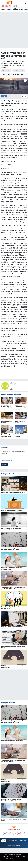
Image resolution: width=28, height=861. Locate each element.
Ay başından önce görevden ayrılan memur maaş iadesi (6, 406)
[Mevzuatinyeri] (9, 3)
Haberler (3, 50)
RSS (4, 840)
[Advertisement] (14, 27)
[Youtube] (18, 833)
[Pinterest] (10, 833)
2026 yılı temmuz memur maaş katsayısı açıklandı (21, 435)
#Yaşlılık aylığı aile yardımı (19, 70)
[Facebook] (4, 833)
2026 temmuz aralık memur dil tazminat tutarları (20, 421)
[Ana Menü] (25, 3)
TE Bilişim (18, 845)
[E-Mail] (11, 388)
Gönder (4, 464)
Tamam (19, 859)
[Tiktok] (21, 833)
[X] (7, 833)
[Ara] (23, 3)
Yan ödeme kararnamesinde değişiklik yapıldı (6, 435)
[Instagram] (12, 833)
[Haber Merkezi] (5, 386)
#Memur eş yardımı (6, 70)
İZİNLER (9, 9)
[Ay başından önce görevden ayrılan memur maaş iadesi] (7, 400)
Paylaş (4, 96)
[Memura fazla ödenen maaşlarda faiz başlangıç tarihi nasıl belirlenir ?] (21, 400)
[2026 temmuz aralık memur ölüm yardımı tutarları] (7, 415)
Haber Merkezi (14, 384)
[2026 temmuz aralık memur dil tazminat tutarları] (21, 415)
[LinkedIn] (15, 833)
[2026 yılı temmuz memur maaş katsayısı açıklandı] (21, 429)
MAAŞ (3, 9)
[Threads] (24, 833)
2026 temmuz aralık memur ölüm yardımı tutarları (6, 421)
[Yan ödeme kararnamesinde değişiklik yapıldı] (7, 429)
